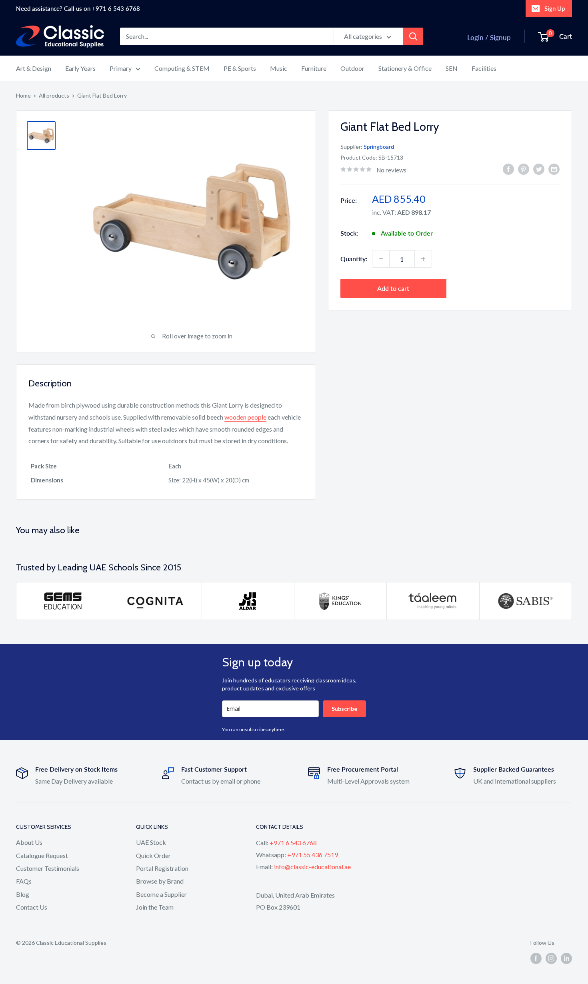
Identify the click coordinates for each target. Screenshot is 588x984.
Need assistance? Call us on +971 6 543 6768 (78, 8)
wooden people (245, 417)
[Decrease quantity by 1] (380, 258)
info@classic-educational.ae (312, 866)
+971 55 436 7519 (312, 854)
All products (54, 95)
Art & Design (33, 68)
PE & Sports (240, 68)
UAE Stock (151, 842)
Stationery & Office (405, 68)
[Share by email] (554, 169)
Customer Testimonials (47, 868)
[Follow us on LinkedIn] (566, 958)
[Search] (413, 36)
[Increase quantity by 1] (423, 258)
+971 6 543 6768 (293, 842)
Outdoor (352, 68)
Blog (22, 894)
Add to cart (393, 288)
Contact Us (31, 907)
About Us (29, 842)
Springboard (379, 146)
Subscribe (344, 708)
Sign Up (554, 8)
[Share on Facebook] (508, 169)
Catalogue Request (42, 855)
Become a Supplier (161, 894)
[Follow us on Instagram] (551, 958)
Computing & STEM (182, 68)
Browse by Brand (160, 881)
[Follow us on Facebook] (536, 958)
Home (23, 95)
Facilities (484, 68)
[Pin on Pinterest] (523, 169)
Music (278, 68)
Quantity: (353, 258)
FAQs (24, 881)
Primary (121, 68)
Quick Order (153, 855)
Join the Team (155, 907)
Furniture (313, 68)
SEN (452, 68)
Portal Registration (162, 868)
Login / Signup (489, 37)
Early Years (80, 68)
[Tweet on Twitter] (538, 169)
